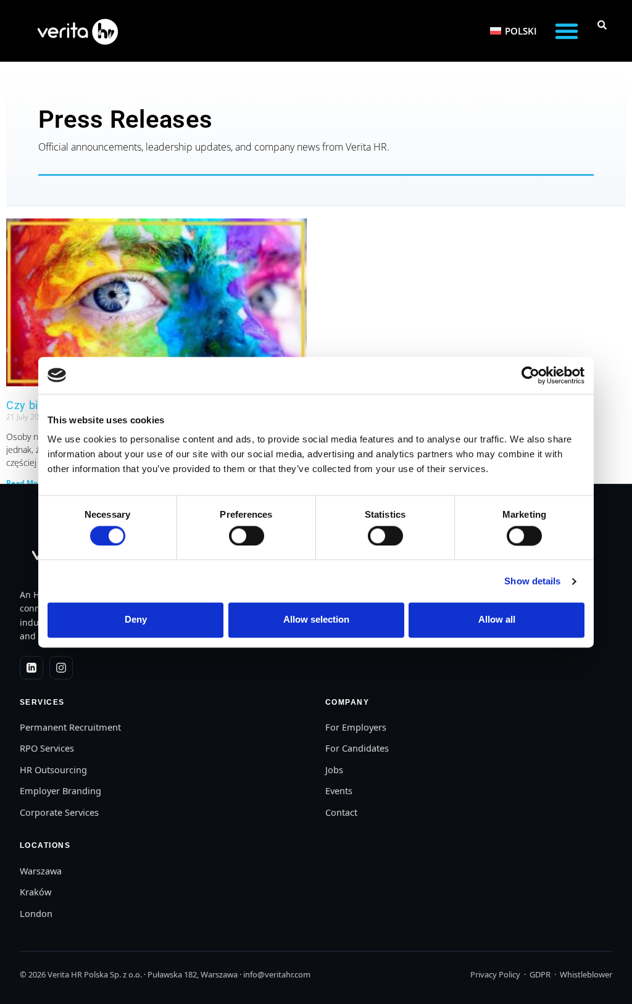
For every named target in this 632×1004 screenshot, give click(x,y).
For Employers (355, 727)
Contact (341, 812)
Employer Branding (60, 790)
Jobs (334, 769)
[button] (566, 30)
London (36, 913)
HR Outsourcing (53, 769)
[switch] (246, 536)
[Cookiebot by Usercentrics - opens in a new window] (530, 375)
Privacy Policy (495, 974)
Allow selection (316, 620)
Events (338, 790)
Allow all (496, 620)
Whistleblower (586, 974)
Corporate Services (59, 812)
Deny (136, 620)
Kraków (35, 892)
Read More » (28, 483)
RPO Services (47, 748)
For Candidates (357, 748)
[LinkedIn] (31, 667)
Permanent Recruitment (70, 727)
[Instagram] (61, 667)
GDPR (540, 974)
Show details (532, 581)
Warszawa (41, 871)
